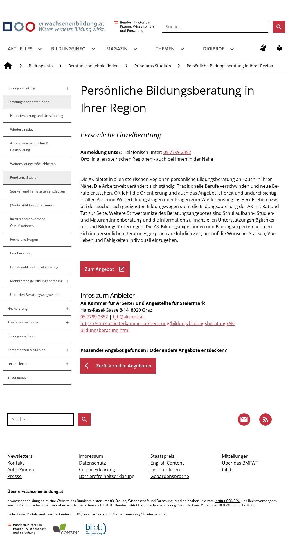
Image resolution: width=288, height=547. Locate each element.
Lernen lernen (18, 363)
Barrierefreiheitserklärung (106, 476)
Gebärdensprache (169, 476)
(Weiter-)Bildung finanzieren (32, 205)
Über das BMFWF (240, 463)
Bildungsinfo (68, 49)
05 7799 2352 (177, 152)
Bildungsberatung (21, 88)
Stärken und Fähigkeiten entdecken (37, 191)
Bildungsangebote (21, 336)
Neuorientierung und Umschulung (36, 115)
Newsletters (20, 456)
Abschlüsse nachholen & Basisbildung (29, 146)
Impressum (91, 456)
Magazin (117, 49)
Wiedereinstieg (22, 129)
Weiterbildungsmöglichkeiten (33, 163)
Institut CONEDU (227, 500)
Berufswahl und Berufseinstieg (34, 267)
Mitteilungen (235, 456)
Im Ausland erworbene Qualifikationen (28, 222)
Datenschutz (92, 463)
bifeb (227, 469)
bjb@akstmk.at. (129, 317)
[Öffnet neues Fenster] (134, 27)
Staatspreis (162, 456)
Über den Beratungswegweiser (34, 294)
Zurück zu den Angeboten (118, 365)
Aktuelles (20, 49)
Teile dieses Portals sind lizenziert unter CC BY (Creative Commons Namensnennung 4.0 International (86, 514)
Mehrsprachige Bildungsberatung (36, 280)
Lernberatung (21, 253)
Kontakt (15, 463)
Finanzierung (17, 308)
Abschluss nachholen (23, 322)
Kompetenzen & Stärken (26, 349)
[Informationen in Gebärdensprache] (263, 48)
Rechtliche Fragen (24, 239)
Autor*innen (20, 469)
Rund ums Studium (152, 65)
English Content (167, 463)
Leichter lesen (165, 469)
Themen (165, 49)
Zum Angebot (105, 269)
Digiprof (213, 49)
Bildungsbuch (17, 377)
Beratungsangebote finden (93, 65)
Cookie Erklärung (97, 469)
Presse (14, 476)
